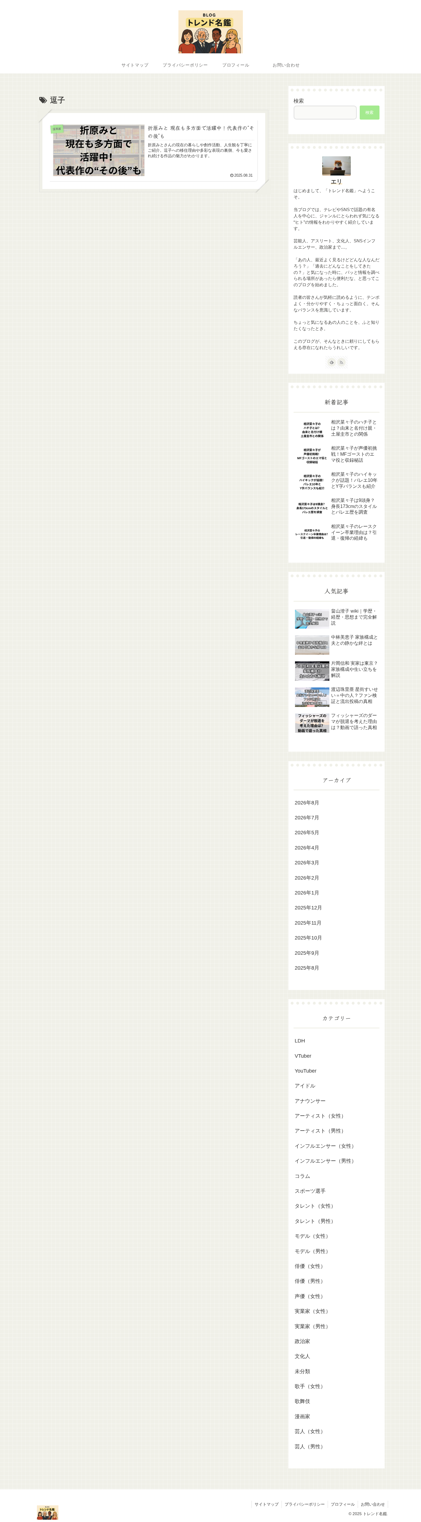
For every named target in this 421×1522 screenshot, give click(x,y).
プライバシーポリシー (305, 1504)
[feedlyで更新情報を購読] (331, 362)
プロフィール (343, 1504)
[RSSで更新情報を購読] (341, 362)
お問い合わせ (373, 1504)
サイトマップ (267, 1504)
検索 (299, 101)
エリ (336, 181)
